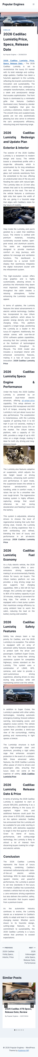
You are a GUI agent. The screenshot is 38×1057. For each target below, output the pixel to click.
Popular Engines (10, 54)
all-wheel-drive (28, 401)
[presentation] (19, 993)
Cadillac (6, 30)
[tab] (14, 1030)
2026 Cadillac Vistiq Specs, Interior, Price (8, 952)
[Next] (32, 1005)
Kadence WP (23, 1050)
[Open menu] (33, 4)
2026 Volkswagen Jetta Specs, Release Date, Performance (29, 955)
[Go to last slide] (6, 1005)
